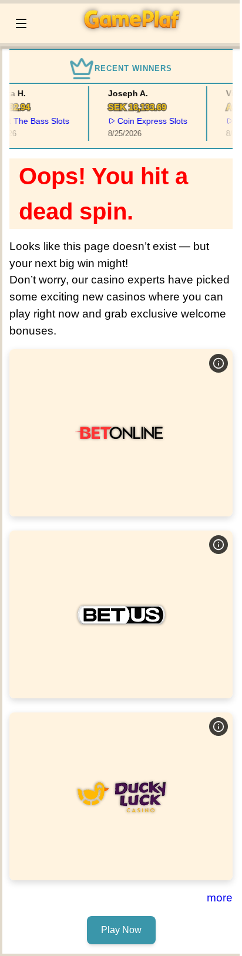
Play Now (121, 432)
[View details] (218, 363)
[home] (136, 34)
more (220, 897)
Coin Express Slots (150, 121)
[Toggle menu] (21, 23)
